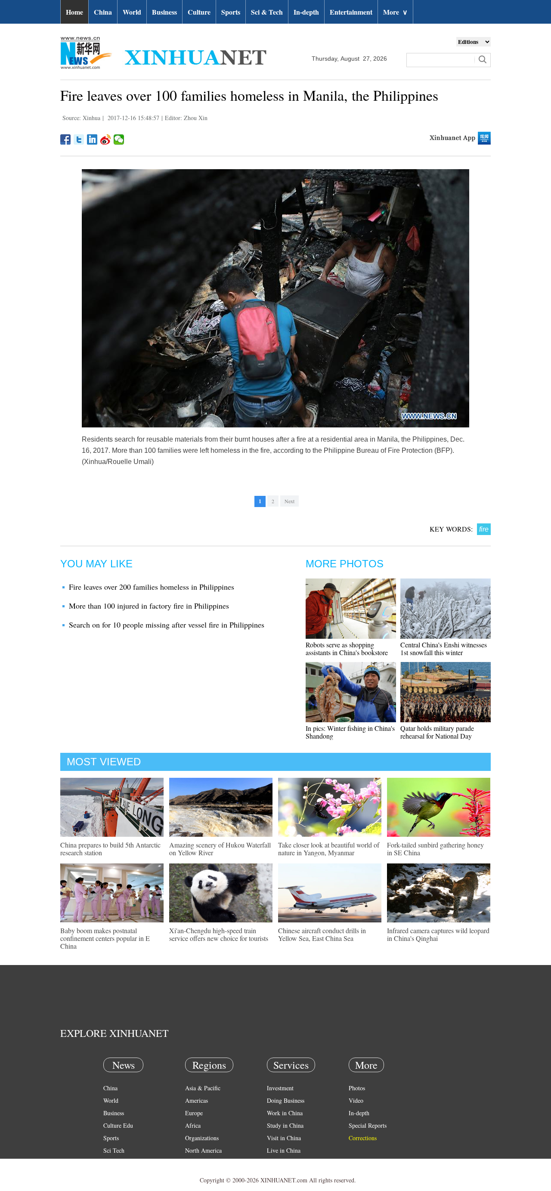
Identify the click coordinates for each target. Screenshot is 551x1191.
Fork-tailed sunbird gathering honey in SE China (435, 848)
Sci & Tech (267, 12)
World (132, 12)
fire (484, 529)
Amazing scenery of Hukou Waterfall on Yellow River (220, 848)
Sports (230, 12)
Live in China (283, 1150)
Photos (357, 1088)
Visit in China (284, 1138)
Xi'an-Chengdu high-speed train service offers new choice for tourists (218, 934)
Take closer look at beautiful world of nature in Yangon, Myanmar (328, 848)
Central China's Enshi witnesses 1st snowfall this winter (443, 648)
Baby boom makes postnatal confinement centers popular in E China (105, 938)
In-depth (306, 12)
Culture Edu (118, 1125)
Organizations (202, 1138)
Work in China (285, 1113)
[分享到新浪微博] (105, 139)
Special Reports (368, 1125)
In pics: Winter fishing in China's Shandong (350, 732)
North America (203, 1150)
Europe (194, 1113)
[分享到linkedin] (92, 139)
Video (356, 1100)
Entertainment (351, 12)
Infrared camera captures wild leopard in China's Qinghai (438, 934)
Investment (280, 1088)
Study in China (285, 1125)
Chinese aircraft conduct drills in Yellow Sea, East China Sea (322, 934)
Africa (193, 1125)
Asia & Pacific (202, 1088)
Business (164, 12)
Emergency (280, 1163)
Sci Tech (113, 1150)
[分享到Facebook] (65, 139)
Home (74, 12)
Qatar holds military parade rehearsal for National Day (437, 732)
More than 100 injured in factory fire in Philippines (149, 605)
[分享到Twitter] (79, 139)
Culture (199, 12)
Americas (196, 1100)
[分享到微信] (119, 139)
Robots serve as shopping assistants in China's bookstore (347, 648)
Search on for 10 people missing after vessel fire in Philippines (166, 624)
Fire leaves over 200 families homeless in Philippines (151, 587)
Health (111, 1163)
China (103, 12)
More (395, 12)
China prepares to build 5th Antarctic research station (110, 848)
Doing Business (285, 1100)
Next (289, 501)
